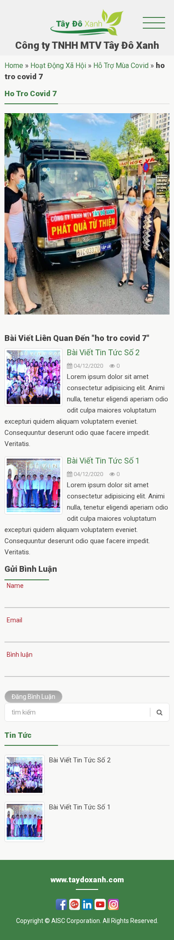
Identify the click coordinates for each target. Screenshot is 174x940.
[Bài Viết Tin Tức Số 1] (33, 485)
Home (13, 65)
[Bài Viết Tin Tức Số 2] (33, 377)
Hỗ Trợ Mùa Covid (121, 65)
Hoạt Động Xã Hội (58, 65)
